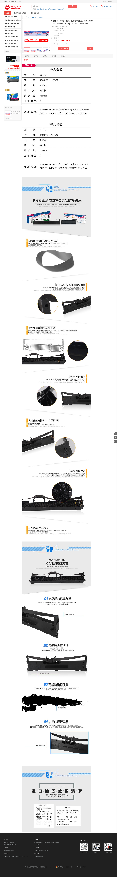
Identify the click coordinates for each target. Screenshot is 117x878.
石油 (12, 17)
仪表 (12, 30)
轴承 (12, 23)
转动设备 (13, 47)
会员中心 (103, 1)
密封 (9, 23)
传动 (18, 23)
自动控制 (10, 27)
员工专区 (13, 20)
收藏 (90, 48)
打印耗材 (41, 17)
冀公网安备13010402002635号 (65, 867)
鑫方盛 (60, 9)
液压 (12, 40)
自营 (38, 9)
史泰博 (56, 9)
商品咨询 (63, 56)
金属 (6, 37)
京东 (47, 9)
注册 (20, 1)
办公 (6, 20)
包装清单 (45, 56)
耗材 (9, 37)
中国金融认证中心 (38, 856)
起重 (6, 47)
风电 (6, 33)
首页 (7, 13)
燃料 (6, 43)
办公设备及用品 (32, 17)
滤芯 (18, 40)
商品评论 (54, 56)
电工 (6, 30)
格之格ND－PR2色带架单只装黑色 (15, 112)
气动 (15, 40)
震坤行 (44, 9)
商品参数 (36, 56)
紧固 (6, 23)
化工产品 (13, 37)
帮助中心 (110, 1)
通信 (14, 27)
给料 (17, 47)
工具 (15, 23)
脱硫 (12, 43)
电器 (9, 20)
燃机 (12, 33)
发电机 (15, 17)
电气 (6, 27)
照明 (9, 30)
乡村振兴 (18, 20)
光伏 (9, 33)
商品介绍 (27, 56)
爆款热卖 (51, 9)
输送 (9, 47)
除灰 (9, 43)
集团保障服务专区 (20, 13)
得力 (41, 9)
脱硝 (15, 43)
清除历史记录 (8, 118)
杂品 (17, 37)
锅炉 (6, 17)
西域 (63, 9)
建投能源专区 (35, 13)
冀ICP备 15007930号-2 (82, 867)
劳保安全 (16, 30)
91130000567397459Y (9, 850)
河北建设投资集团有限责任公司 (33, 867)
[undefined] (36, 33)
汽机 (9, 17)
